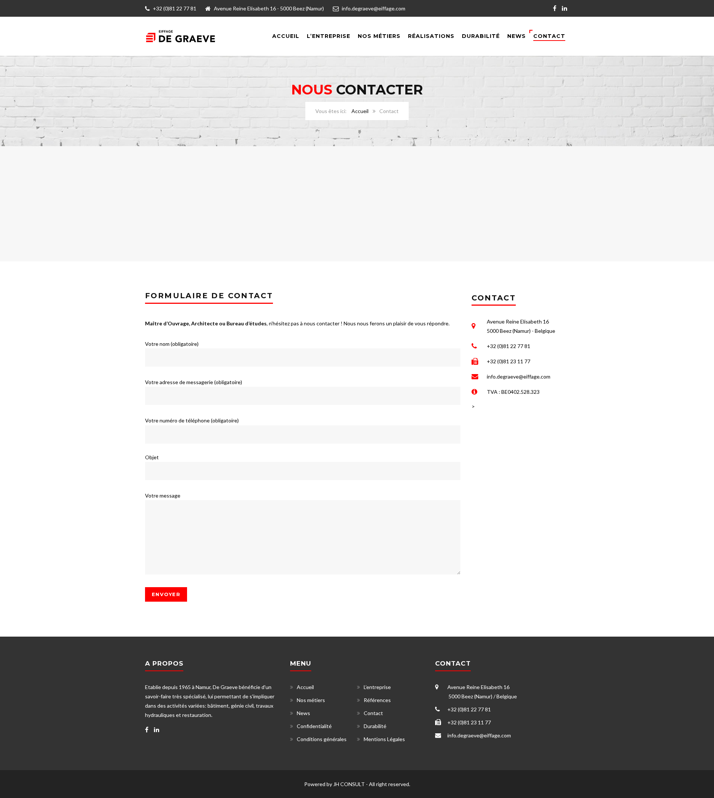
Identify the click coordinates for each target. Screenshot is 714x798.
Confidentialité (314, 726)
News (516, 36)
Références (377, 700)
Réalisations (431, 36)
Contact (549, 36)
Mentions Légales (384, 739)
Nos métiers (311, 700)
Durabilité (481, 36)
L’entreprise (328, 36)
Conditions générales (322, 739)
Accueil (285, 36)
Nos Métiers (379, 36)
